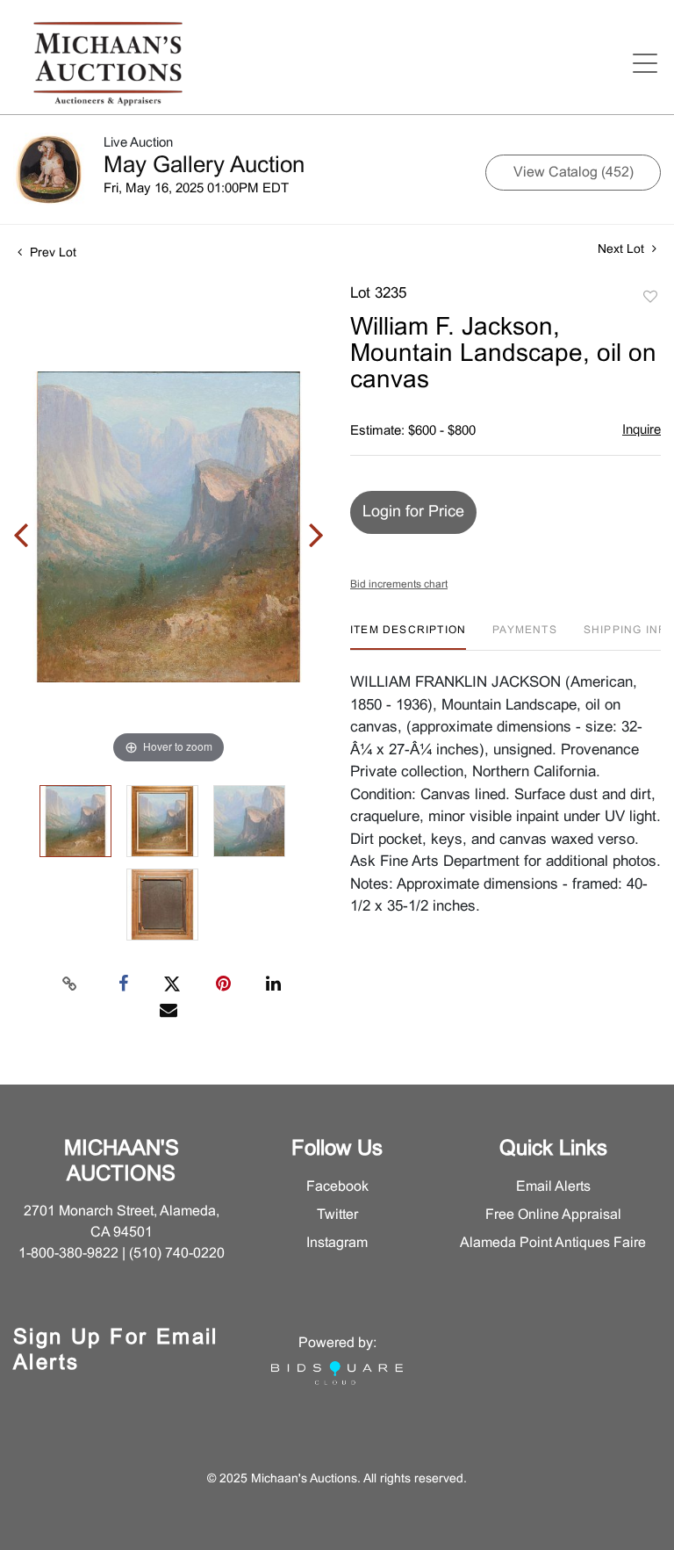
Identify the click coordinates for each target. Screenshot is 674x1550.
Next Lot (623, 250)
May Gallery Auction (204, 166)
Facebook (337, 1186)
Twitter (337, 1215)
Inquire (641, 430)
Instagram (337, 1243)
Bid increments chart (399, 585)
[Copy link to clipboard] (70, 984)
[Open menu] (645, 63)
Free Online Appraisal (553, 1215)
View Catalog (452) (573, 172)
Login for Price (413, 512)
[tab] (408, 637)
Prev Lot (51, 253)
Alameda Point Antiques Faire (553, 1243)
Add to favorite (650, 297)
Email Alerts (553, 1186)
